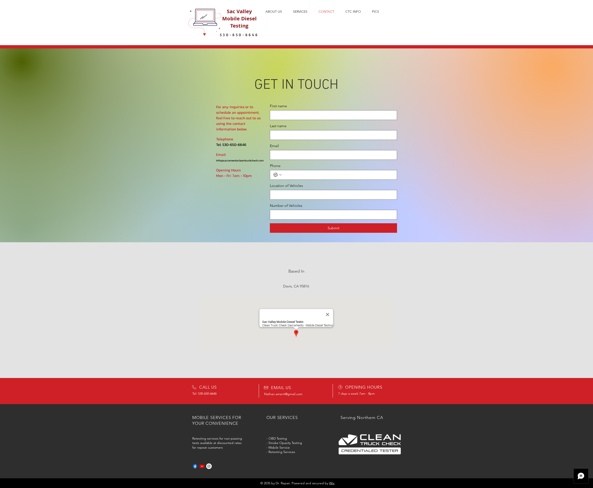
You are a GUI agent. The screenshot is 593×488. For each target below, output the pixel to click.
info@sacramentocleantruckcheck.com (240, 160)
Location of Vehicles (286, 185)
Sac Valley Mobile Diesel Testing (239, 18)
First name (278, 106)
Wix (331, 483)
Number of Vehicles (286, 205)
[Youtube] (202, 466)
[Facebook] (195, 466)
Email (274, 146)
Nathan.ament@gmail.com (283, 394)
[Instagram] (209, 466)
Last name (278, 126)
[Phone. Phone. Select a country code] (277, 175)
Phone (275, 166)
